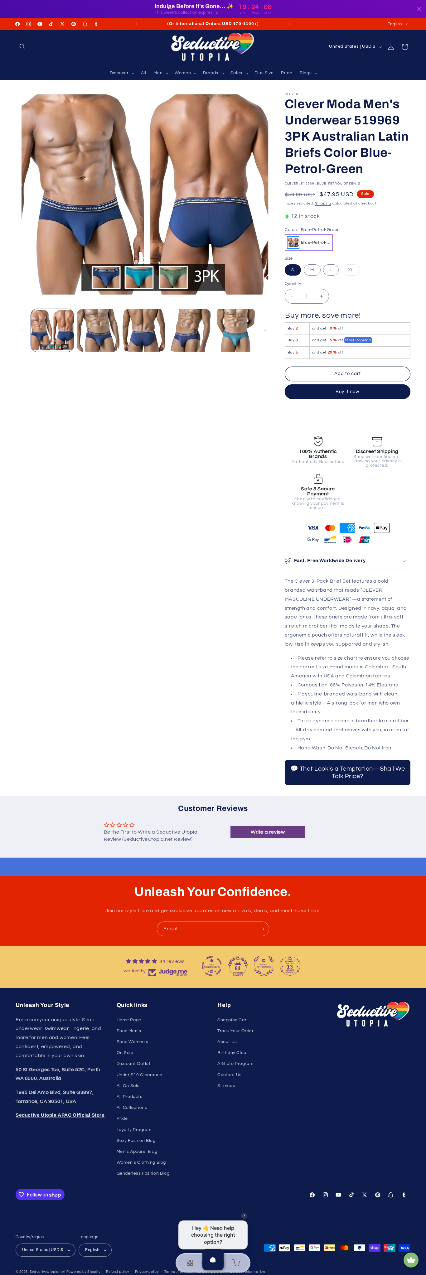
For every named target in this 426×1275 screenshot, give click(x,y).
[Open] (213, 1259)
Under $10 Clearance (139, 1075)
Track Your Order (235, 1031)
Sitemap (226, 1086)
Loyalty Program (134, 1130)
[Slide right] (265, 330)
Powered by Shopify (83, 1271)
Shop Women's (132, 1042)
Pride (122, 1118)
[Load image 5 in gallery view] (235, 330)
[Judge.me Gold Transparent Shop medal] (212, 966)
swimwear (57, 1028)
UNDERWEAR (332, 599)
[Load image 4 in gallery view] (189, 330)
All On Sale (128, 1086)
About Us (227, 1042)
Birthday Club (231, 1053)
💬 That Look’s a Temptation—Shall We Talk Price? (347, 772)
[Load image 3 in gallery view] (144, 330)
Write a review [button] (268, 832)
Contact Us (229, 1075)
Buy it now (347, 391)
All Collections (132, 1107)
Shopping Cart (232, 1020)
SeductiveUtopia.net (47, 1271)
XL (354, 271)
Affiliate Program (235, 1063)
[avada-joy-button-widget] (411, 1260)
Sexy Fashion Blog (136, 1140)
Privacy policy (147, 1271)
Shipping (323, 203)
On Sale (125, 1053)
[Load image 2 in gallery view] (98, 330)
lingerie (80, 1028)
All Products (130, 1097)
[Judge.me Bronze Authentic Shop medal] (264, 966)
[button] (22, 47)
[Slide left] (22, 330)
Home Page (129, 1020)
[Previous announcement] (136, 24)
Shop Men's (129, 1031)
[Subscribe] (262, 928)
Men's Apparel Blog (137, 1151)
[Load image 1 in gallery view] (52, 330)
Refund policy (117, 1271)
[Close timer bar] (419, 9)
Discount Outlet (134, 1063)
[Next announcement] (290, 24)
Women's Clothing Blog (141, 1162)
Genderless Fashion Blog (143, 1173)
